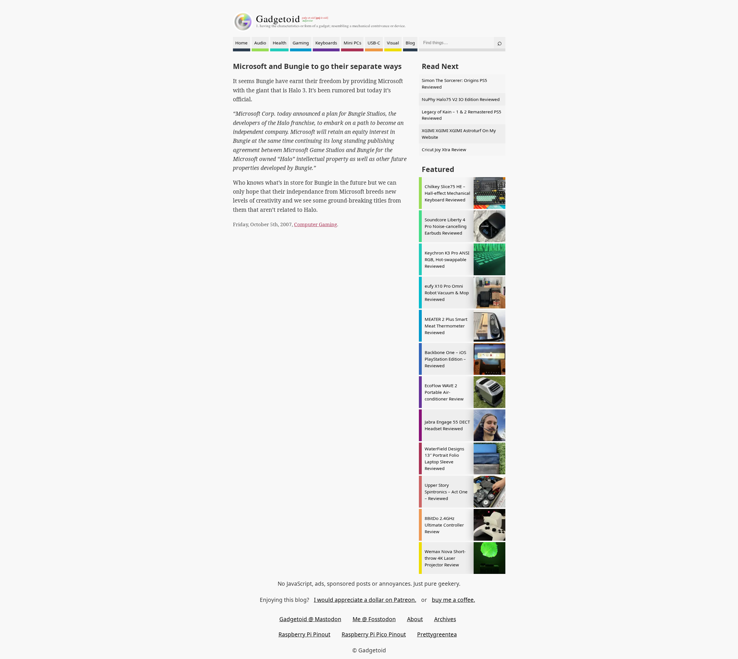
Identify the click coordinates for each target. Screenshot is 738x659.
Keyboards (326, 43)
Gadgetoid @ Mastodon (310, 619)
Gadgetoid (278, 18)
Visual (393, 43)
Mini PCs (352, 43)
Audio (260, 43)
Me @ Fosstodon (374, 619)
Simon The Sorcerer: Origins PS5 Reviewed (454, 83)
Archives (445, 619)
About (415, 619)
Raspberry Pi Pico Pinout (374, 634)
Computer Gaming (315, 224)
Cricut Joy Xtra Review (444, 149)
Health (279, 43)
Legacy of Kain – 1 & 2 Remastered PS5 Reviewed (461, 115)
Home (241, 43)
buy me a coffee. (453, 600)
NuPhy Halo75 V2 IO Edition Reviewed (461, 99)
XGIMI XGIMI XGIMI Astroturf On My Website (459, 134)
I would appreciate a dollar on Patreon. (365, 600)
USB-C (374, 43)
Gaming (301, 43)
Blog (410, 43)
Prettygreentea (437, 634)
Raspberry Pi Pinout (304, 634)
